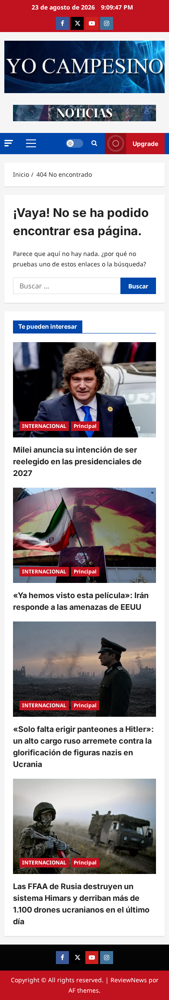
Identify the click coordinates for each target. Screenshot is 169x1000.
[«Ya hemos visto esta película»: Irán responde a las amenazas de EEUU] (84, 535)
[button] (8, 143)
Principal (85, 426)
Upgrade (145, 143)
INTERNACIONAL (44, 426)
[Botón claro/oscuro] (74, 143)
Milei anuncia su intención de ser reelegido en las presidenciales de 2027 (77, 461)
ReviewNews (128, 980)
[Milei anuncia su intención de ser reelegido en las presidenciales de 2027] (84, 389)
